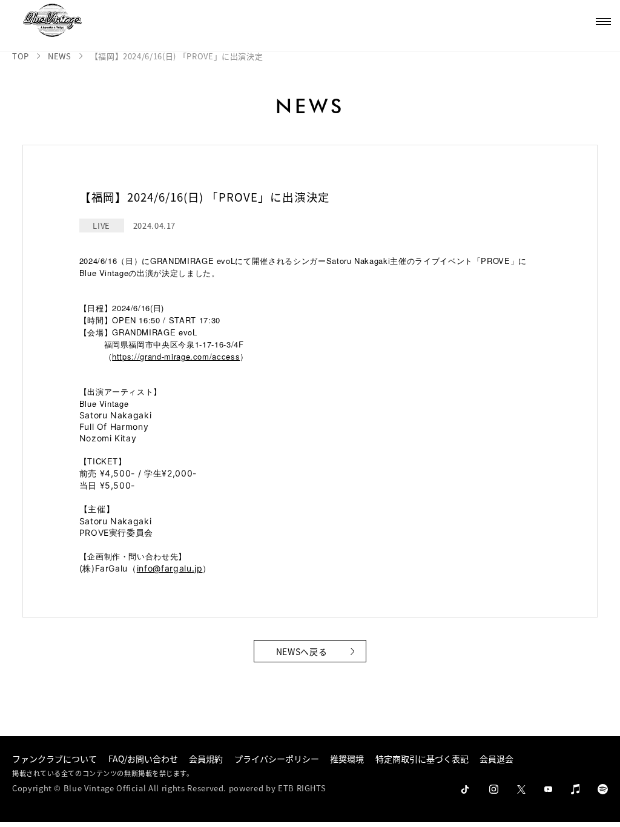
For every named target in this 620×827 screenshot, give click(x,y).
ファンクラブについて (54, 759)
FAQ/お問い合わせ (143, 759)
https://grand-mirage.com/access (176, 356)
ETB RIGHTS (302, 788)
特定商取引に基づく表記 (422, 759)
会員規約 (206, 759)
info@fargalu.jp (170, 568)
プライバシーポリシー (276, 759)
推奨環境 (347, 759)
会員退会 (496, 759)
